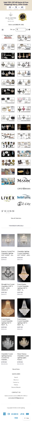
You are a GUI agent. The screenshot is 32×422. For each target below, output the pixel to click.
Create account (29, 29)
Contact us (16, 382)
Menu (2, 29)
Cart (13, 29)
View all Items (16, 369)
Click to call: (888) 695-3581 (16, 24)
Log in (27, 29)
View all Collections (16, 218)
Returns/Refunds (16, 387)
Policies (16, 384)
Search (16, 377)
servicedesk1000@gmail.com (16, 398)
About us (16, 380)
